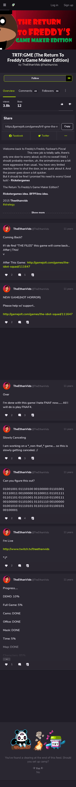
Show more (38, 212)
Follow (51, 78)
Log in (54, 5)
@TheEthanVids (40, 229)
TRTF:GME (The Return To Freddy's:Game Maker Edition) (38, 57)
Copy (67, 126)
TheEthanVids (40, 65)
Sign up (68, 5)
